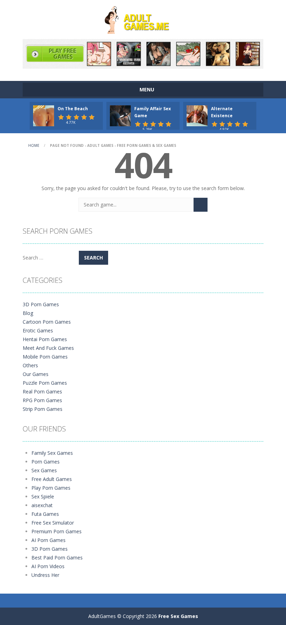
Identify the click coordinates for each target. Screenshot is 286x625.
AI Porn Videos (48, 566)
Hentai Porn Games (45, 339)
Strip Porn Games (42, 409)
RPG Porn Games (42, 400)
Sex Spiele (42, 496)
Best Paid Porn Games (57, 557)
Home (33, 145)
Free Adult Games (51, 479)
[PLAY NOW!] (43, 115)
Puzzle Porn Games (45, 382)
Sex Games (44, 470)
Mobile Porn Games (45, 356)
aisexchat (42, 505)
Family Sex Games (52, 453)
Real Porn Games (42, 391)
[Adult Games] (143, 19)
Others (30, 365)
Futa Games (45, 514)
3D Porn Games (41, 304)
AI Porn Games (48, 540)
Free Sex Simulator (52, 522)
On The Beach (73, 109)
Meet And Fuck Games (48, 348)
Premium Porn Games (56, 531)
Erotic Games (38, 330)
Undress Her (45, 575)
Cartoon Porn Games (47, 321)
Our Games (35, 374)
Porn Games (45, 461)
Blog (28, 313)
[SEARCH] (201, 205)
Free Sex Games (178, 616)
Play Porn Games (50, 487)
